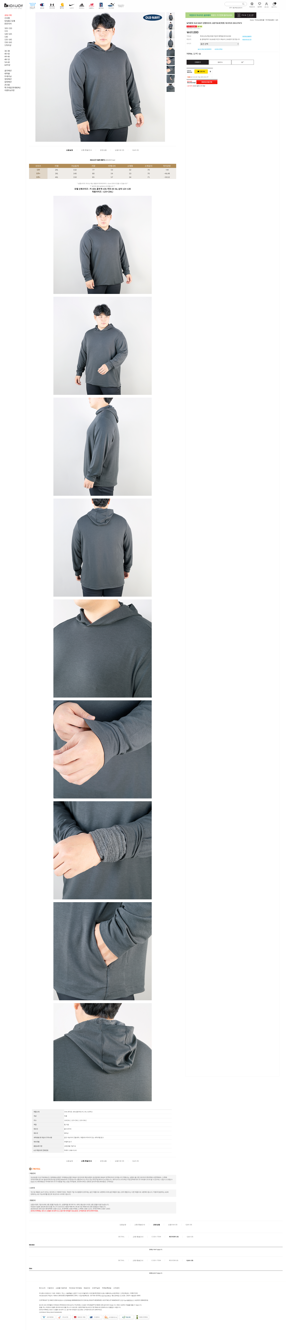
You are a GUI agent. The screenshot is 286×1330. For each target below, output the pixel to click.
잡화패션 (8, 81)
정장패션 (8, 79)
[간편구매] (201, 71)
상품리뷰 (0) (119, 150)
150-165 (8, 42)
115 (6, 31)
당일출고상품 (9, 20)
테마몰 (7, 73)
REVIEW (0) (174, 1237)
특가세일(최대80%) (12, 87)
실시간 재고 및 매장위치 (204, 49)
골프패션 (8, 70)
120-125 (8, 33)
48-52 (7, 59)
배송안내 (87, 1288)
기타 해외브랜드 (269, 20)
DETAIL (121, 1237)
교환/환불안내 (86, 150)
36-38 (7, 50)
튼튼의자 (8, 23)
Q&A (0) (135, 150)
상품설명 (69, 150)
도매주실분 (96, 1288)
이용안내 (50, 1288)
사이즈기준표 (218, 49)
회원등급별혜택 (246, 36)
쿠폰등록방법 (106, 1288)
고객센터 (116, 1288)
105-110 (8, 28)
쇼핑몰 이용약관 (61, 1288)
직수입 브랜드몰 (259, 20)
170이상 (7, 45)
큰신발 (7, 84)
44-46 (7, 56)
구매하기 (198, 62)
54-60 (7, 62)
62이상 (7, 64)
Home (252, 20)
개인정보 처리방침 (75, 1288)
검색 (243, 4)
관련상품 (103, 150)
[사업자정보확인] (105, 1296)
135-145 (8, 39)
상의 (277, 20)
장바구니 (220, 62)
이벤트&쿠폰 (9, 90)
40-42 (7, 53)
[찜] (210, 71)
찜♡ (242, 62)
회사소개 (42, 1288)
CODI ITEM (156, 1237)
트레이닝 (8, 76)
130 (6, 36)
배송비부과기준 (246, 39)
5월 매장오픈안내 (237, 8)
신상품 (7, 18)
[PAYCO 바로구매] (206, 82)
